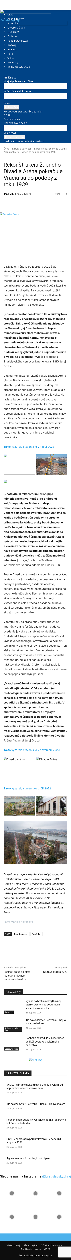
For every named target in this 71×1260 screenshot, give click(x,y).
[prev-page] (5, 1056)
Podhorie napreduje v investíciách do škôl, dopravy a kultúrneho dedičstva (45, 1042)
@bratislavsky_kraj (56, 1176)
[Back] (5, 73)
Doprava (9, 1012)
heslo (7, 103)
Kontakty (12, 62)
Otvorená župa (16, 27)
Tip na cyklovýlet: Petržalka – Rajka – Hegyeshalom (36, 1103)
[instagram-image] (12, 1193)
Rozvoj (11, 45)
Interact (12, 49)
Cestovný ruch (11, 1049)
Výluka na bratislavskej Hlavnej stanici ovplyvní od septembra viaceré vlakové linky (43, 1005)
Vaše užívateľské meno (17, 91)
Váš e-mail (10, 133)
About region (31, 1245)
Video (10, 58)
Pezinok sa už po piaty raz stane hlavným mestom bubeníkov (17, 975)
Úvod (6, 148)
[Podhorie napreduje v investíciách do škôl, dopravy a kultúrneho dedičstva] (13, 1043)
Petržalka (36, 934)
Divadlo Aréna (21, 934)
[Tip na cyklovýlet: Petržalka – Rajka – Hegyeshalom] (13, 1025)
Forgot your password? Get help (23, 111)
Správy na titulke (49, 157)
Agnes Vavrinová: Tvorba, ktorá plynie (28, 1158)
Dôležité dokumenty (51, 1245)
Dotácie (12, 36)
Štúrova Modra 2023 (55, 971)
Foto (10, 53)
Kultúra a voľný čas (21, 148)
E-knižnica (13, 32)
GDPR (7, 115)
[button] (6, 5)
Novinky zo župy (31, 157)
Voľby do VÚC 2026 (18, 66)
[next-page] (7, 1056)
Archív (14, 23)
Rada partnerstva (17, 40)
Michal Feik (10, 194)
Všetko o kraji (13, 1245)
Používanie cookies (31, 1249)
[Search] (66, 5)
